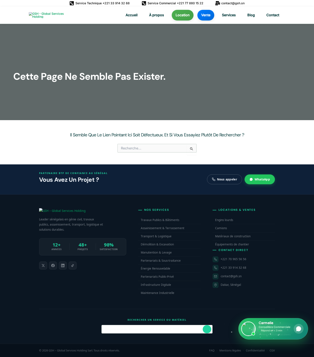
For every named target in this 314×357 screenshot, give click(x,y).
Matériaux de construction (233, 236)
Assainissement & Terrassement (162, 228)
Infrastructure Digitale (156, 285)
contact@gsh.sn (231, 276)
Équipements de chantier (232, 244)
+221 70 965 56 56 (233, 259)
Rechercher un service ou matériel (157, 319)
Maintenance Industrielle (157, 293)
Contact (272, 15)
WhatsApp (262, 179)
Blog (251, 15)
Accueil (132, 15)
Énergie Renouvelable (155, 268)
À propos (156, 15)
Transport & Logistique (156, 236)
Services (229, 15)
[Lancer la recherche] (207, 329)
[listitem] (43, 265)
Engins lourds (224, 220)
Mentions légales (230, 350)
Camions (221, 228)
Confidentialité (255, 350)
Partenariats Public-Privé (157, 277)
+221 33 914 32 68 (233, 268)
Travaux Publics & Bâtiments (160, 220)
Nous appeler (227, 179)
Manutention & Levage (156, 252)
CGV (272, 350)
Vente (205, 15)
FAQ (211, 350)
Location (183, 15)
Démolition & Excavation (157, 244)
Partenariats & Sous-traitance (161, 261)
